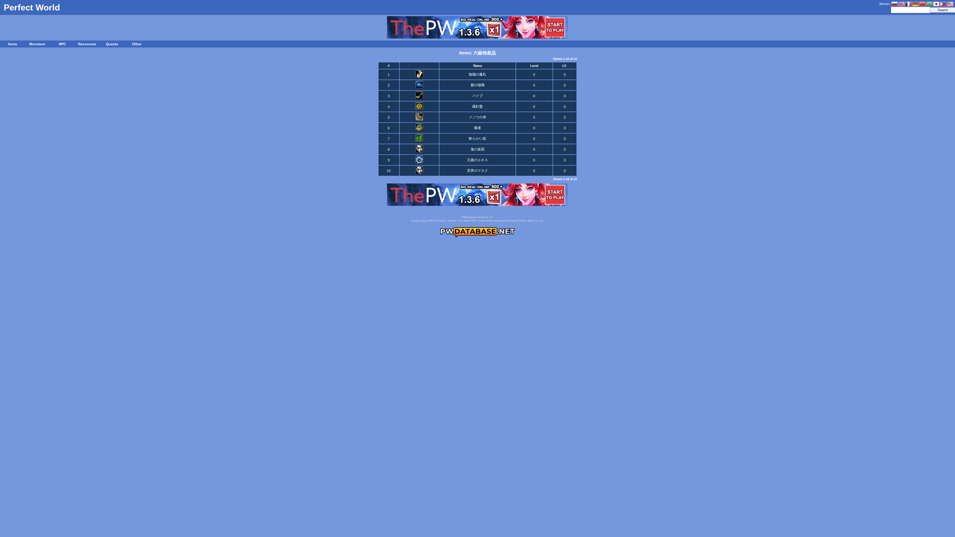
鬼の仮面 (477, 149)
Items (12, 44)
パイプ (477, 96)
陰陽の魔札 (477, 74)
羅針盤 (477, 106)
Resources (87, 44)
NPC (62, 44)
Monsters (37, 44)
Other (137, 44)
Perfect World (32, 7)
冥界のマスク (477, 171)
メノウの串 (477, 117)
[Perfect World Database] (477, 236)
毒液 (477, 128)
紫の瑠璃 (477, 85)
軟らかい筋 (477, 138)
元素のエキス (477, 160)
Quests (112, 44)
